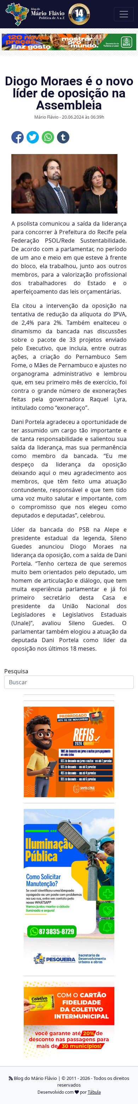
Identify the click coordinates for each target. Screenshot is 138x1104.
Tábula (94, 1092)
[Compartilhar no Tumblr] (63, 137)
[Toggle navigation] (124, 14)
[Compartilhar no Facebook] (17, 137)
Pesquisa (16, 671)
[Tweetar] (33, 137)
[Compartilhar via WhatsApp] (48, 137)
